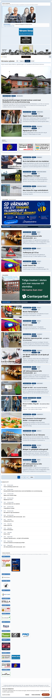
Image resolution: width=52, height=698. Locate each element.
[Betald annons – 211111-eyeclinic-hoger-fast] (6, 594)
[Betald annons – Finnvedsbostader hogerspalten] (6, 618)
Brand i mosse (7, 534)
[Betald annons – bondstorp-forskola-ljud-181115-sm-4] (26, 40)
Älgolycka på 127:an (8, 499)
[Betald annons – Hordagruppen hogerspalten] (6, 674)
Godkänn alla (46, 694)
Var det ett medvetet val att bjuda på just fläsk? (14, 542)
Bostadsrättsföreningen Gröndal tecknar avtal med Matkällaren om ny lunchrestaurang (23, 491)
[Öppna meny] (49, 56)
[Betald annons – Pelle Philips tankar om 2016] (26, 32)
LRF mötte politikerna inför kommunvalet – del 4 (14, 516)
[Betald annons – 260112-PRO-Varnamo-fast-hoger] (25, 635)
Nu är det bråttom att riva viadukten (12, 503)
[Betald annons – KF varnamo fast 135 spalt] (6, 657)
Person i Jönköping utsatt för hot (11, 486)
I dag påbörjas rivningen (9, 508)
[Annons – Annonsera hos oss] (16, 565)
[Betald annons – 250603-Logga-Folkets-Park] (6, 577)
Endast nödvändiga (36, 694)
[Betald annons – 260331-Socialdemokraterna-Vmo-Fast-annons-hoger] (6, 646)
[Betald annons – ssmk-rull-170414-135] (6, 665)
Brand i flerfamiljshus (8, 529)
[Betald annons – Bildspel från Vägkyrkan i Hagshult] (26, 147)
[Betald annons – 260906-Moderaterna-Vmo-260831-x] (26, 14)
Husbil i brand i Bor (8, 525)
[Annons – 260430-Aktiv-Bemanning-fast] (26, 49)
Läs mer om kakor (6, 694)
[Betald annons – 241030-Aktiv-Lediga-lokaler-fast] (6, 563)
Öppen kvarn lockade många (10, 495)
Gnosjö (32, 61)
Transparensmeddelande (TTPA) (8, 25)
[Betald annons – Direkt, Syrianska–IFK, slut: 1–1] (10, 147)
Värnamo (27, 61)
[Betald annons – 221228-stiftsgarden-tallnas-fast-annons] (6, 585)
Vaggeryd (22, 61)
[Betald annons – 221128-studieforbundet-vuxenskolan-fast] (6, 635)
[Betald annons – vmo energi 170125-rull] (16, 657)
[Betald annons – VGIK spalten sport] (16, 665)
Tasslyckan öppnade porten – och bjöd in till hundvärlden (16, 538)
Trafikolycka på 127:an (9, 521)
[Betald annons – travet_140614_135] (16, 635)
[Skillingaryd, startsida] (26, 57)
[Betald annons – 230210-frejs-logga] (6, 626)
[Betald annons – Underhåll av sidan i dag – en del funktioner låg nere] (42, 147)
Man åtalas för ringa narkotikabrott (11, 512)
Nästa (32, 477)
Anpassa (27, 694)
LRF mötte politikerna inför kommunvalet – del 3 (14, 546)
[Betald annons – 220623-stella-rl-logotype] (6, 602)
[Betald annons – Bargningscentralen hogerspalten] (6, 609)
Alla (17, 61)
